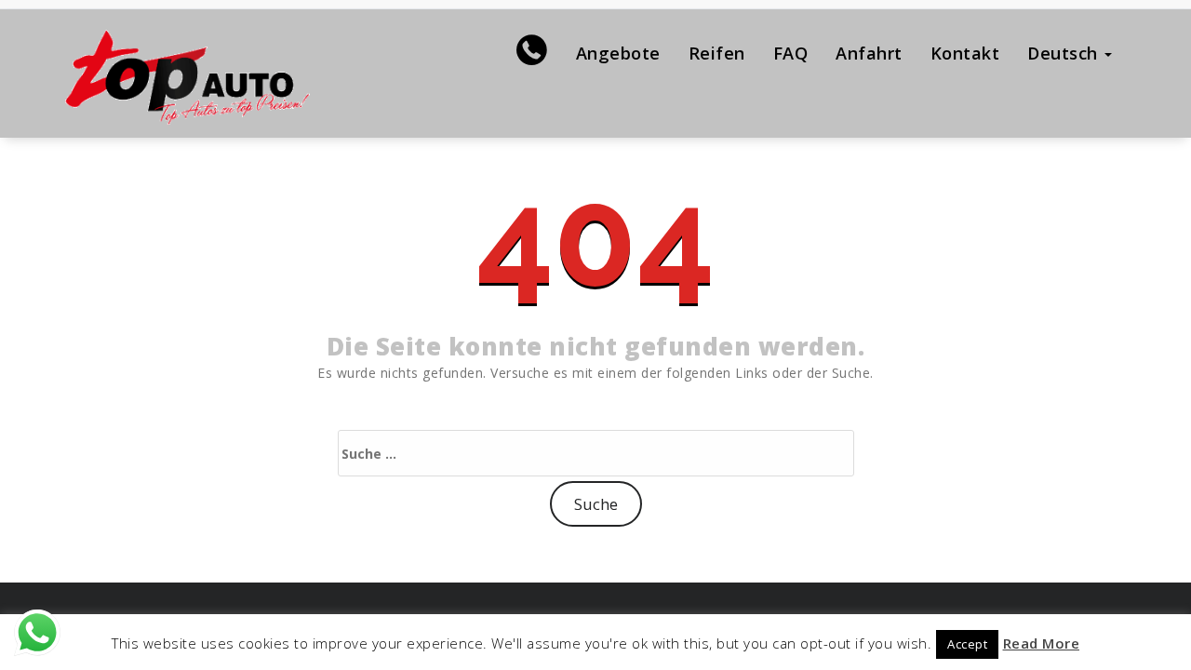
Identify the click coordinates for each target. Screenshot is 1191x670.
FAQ (791, 53)
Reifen (717, 53)
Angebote (618, 53)
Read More (1041, 643)
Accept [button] (967, 644)
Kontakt (965, 53)
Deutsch (1065, 53)
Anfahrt (869, 53)
